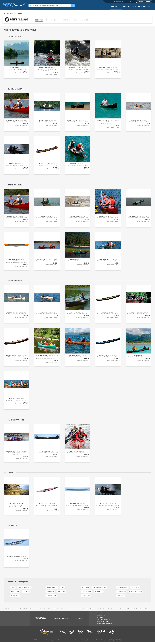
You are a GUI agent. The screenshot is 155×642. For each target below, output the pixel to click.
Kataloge (127, 7)
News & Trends (144, 7)
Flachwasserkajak (122, 587)
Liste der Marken (101, 613)
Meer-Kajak (26, 591)
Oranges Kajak (121, 591)
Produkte (115, 7)
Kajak (12, 587)
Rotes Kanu (120, 596)
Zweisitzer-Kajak (51, 596)
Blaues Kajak (61, 591)
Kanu (62, 587)
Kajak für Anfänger (51, 587)
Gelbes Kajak (135, 587)
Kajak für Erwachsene (24, 587)
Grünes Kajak (99, 591)
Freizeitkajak (50, 591)
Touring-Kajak (15, 596)
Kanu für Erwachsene (135, 591)
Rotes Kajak (85, 587)
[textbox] (49, 5)
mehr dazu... (13, 599)
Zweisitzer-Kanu (86, 591)
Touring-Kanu (86, 596)
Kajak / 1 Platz (15, 591)
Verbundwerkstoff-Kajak (99, 587)
